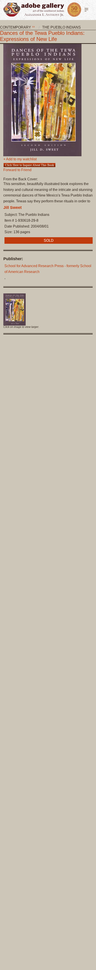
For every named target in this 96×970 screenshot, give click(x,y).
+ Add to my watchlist (20, 159)
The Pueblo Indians (61, 27)
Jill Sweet (12, 207)
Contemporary (15, 27)
